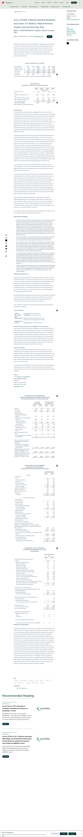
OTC (15, 682)
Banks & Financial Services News (34, 6)
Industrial (28, 682)
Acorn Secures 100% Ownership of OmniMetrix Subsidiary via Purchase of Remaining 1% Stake (15, 708)
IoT (51, 680)
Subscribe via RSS (71, 31)
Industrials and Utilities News (55, 6)
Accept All (72, 833)
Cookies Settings (55, 833)
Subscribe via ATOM (71, 33)
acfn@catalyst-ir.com (27, 322)
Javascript (69, 34)
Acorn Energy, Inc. (39, 36)
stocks (36, 680)
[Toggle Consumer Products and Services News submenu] (20, 6)
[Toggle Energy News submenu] (28, 6)
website (36, 319)
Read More (6, 723)
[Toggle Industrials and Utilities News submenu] (61, 6)
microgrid (47, 680)
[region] (41, 834)
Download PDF (70, 29)
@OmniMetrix (27, 376)
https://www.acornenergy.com (73, 19)
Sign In (67, 2)
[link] (37, 2)
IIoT (23, 682)
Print (68, 27)
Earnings (19, 682)
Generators (16, 680)
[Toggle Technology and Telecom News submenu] (72, 6)
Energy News (24, 6)
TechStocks (42, 682)
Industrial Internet (35, 682)
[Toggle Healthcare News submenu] (49, 6)
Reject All (64, 833)
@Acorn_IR (19, 376)
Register (74, 2)
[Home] (7, 3)
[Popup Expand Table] (57, 74)
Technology (31, 680)
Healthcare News (44, 6)
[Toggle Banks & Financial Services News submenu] (39, 6)
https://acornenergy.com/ (21, 688)
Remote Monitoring (23, 680)
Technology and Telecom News (66, 6)
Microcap (41, 680)
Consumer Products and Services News (14, 6)
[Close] (81, 833)
